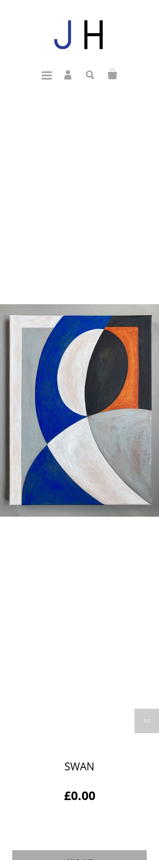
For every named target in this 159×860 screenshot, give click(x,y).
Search (90, 74)
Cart (112, 74)
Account (68, 74)
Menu (46, 74)
